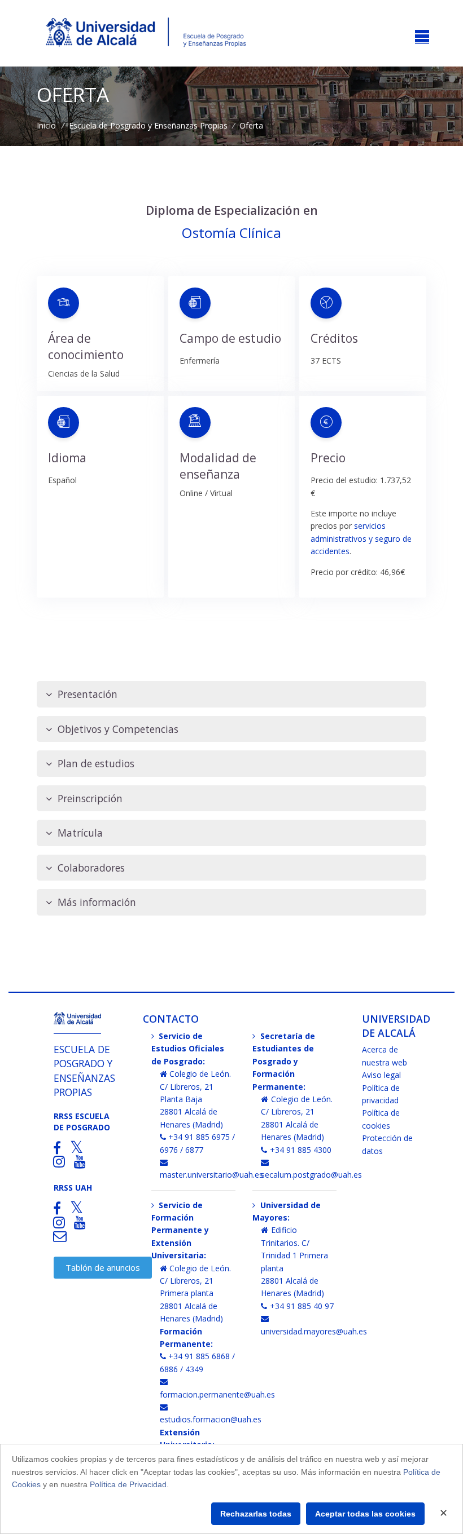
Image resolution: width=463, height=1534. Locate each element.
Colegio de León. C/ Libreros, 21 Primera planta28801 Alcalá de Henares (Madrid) (195, 1293)
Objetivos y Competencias (118, 729)
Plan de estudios (96, 763)
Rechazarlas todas (255, 1513)
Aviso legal (381, 1074)
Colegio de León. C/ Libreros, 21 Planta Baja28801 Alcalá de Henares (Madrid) (195, 1099)
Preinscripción (90, 798)
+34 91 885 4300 (300, 1149)
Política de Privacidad (128, 1484)
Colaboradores (91, 867)
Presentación (87, 694)
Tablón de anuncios (102, 1267)
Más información (97, 902)
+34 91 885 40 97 (302, 1306)
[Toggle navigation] (422, 37)
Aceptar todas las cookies (365, 1513)
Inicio (46, 125)
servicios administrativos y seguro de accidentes (361, 538)
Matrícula (80, 832)
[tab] (231, 694)
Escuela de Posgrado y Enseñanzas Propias (148, 125)
